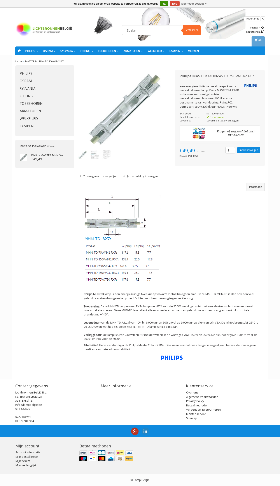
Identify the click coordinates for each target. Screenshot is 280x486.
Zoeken (192, 30)
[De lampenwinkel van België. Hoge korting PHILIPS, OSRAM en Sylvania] (44, 29)
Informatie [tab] (255, 187)
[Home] (19, 50)
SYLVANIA (67, 51)
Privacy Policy (195, 401)
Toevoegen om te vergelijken (100, 176)
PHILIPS (30, 51)
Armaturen (132, 51)
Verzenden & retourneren (203, 409)
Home (19, 61)
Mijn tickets (23, 461)
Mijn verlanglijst (26, 465)
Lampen (175, 51)
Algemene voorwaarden (202, 397)
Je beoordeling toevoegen (142, 176)
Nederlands (252, 18)
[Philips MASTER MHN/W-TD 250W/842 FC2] (23, 157)
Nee (174, 3)
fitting (85, 51)
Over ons (192, 392)
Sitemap (191, 418)
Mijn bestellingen (27, 457)
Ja (164, 3)
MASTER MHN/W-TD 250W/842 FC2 (45, 61)
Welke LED (155, 51)
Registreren (253, 31)
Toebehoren (107, 51)
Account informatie (28, 452)
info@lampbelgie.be (28, 405)
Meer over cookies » (194, 3)
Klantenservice (196, 414)
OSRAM (48, 51)
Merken (193, 51)
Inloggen (255, 27)
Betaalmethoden (197, 405)
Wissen (51, 146)
